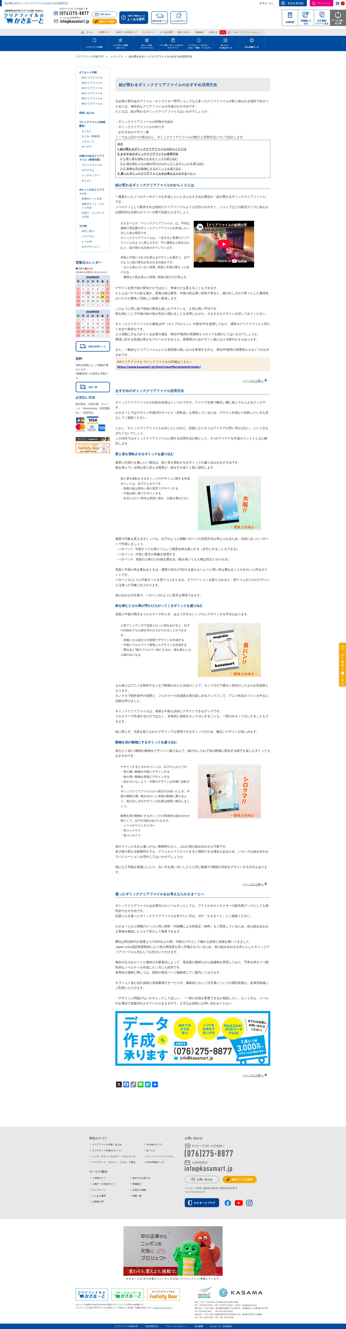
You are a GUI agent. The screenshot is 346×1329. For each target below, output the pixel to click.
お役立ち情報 (139, 1189)
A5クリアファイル (92, 82)
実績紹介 (199, 32)
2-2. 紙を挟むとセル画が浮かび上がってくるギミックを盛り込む (162, 163)
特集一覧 (137, 1195)
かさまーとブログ (204, 1202)
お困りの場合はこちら (136, 18)
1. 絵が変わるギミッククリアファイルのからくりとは (151, 149)
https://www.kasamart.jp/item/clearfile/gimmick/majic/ (159, 367)
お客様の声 (98, 1201)
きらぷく (87, 180)
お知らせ (213, 32)
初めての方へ (184, 32)
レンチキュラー (90, 175)
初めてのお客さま (141, 1178)
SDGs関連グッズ (252, 47)
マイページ (323, 3)
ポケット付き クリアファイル (146, 46)
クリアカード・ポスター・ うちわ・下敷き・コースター (199, 46)
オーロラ (87, 146)
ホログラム (88, 169)
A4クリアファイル (92, 77)
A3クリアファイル (92, 87)
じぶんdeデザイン (178, 21)
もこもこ (87, 130)
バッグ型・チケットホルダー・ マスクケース (172, 46)
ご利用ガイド (103, 32)
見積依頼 (290, 22)
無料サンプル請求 (107, 21)
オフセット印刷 (88, 72)
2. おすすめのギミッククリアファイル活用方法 (147, 154)
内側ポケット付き (92, 198)
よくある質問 (166, 32)
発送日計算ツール (159, 21)
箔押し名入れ (86, 112)
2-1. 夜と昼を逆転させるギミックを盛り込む (149, 159)
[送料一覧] (93, 387)
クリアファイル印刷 (94, 47)
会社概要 (198, 1326)
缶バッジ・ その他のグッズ (225, 46)
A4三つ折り (88, 230)
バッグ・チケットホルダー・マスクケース (114, 1156)
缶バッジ (150, 1150)
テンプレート (148, 32)
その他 (83, 225)
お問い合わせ (105, 14)
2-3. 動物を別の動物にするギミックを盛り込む (150, 168)
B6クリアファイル (92, 103)
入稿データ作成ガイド (126, 32)
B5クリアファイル (92, 98)
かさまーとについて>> (162, 1308)
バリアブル (88, 236)
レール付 (87, 241)
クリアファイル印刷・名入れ (107, 1144)
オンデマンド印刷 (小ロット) (120, 46)
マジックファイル (92, 164)
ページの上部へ (253, 381)
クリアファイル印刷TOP (126, 1326)
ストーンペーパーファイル (160, 1156)
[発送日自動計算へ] (93, 346)
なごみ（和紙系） (92, 136)
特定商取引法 (151, 1326)
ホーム (89, 32)
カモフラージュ (90, 246)
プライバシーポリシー (176, 1326)
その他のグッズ (154, 1144)
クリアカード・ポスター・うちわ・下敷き (114, 1162)
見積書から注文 (306, 22)
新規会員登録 (296, 3)
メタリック (88, 141)
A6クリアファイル (92, 93)
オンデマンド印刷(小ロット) (107, 1150)
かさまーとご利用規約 (221, 1326)
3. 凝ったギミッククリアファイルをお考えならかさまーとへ (156, 173)
